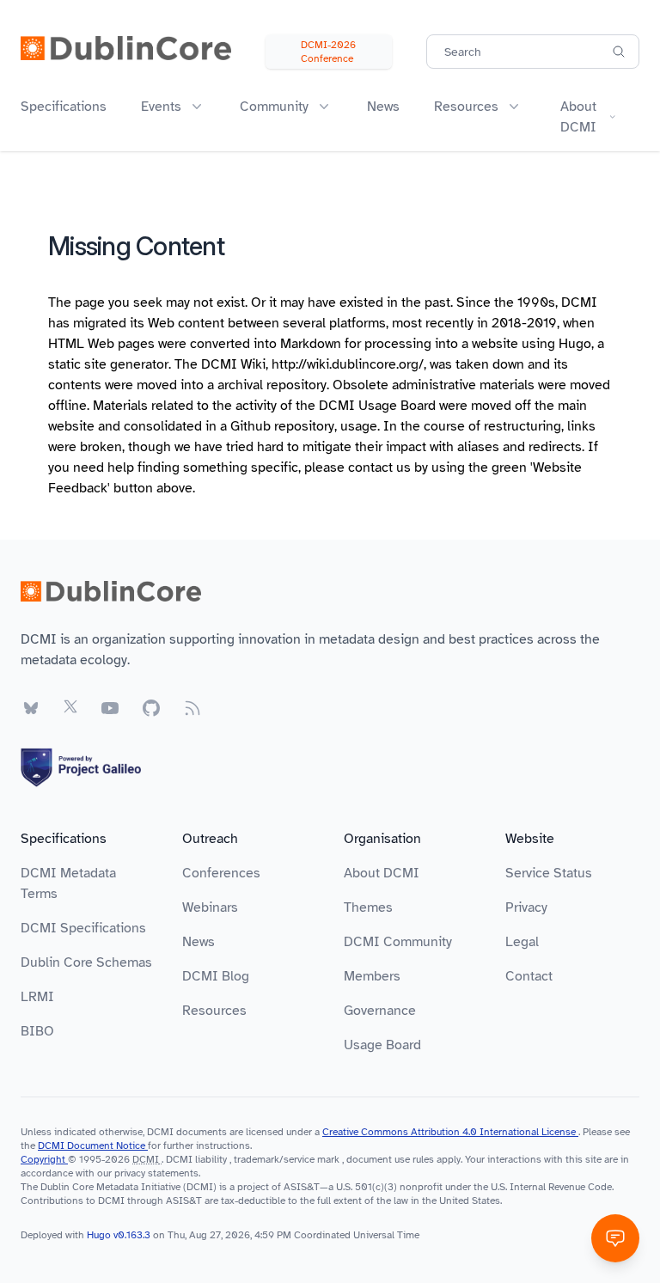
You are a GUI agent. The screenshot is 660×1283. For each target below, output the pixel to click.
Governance (380, 1010)
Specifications (64, 106)
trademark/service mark (286, 1159)
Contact (529, 976)
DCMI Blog (215, 976)
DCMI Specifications (83, 928)
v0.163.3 (133, 1235)
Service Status (548, 873)
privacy (129, 1173)
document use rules (390, 1159)
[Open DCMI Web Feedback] (615, 1238)
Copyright (44, 1159)
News (383, 106)
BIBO (37, 1031)
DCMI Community (398, 941)
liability (211, 1159)
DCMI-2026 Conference (328, 51)
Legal (522, 941)
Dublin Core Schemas (86, 962)
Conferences (221, 873)
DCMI (145, 1159)
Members (372, 976)
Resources (214, 1010)
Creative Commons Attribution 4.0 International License (450, 1132)
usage (358, 426)
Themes (368, 907)
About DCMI (381, 873)
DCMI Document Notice (93, 1145)
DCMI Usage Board (377, 405)
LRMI (37, 996)
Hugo (575, 343)
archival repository (272, 385)
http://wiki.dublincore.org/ (348, 364)
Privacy (526, 907)
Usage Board (382, 1045)
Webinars (210, 907)
